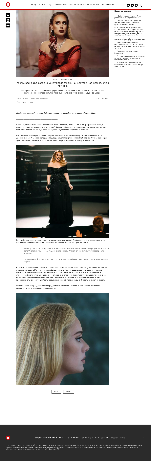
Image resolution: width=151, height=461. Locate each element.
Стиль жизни (83, 5)
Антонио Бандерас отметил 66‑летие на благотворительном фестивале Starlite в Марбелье (129, 58)
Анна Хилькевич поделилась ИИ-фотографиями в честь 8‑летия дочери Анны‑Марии (128, 64)
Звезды (34, 5)
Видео (122, 438)
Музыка (30, 102)
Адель (24, 102)
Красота (72, 5)
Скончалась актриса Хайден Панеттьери (126, 52)
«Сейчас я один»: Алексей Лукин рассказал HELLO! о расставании (127, 17)
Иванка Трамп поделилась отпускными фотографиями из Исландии (129, 39)
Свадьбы (57, 5)
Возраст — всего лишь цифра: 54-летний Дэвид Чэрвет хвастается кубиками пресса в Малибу (128, 22)
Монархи (42, 5)
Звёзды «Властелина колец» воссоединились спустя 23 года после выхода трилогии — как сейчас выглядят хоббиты (129, 45)
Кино (92, 5)
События (100, 5)
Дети (65, 5)
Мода (50, 5)
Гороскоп (109, 5)
